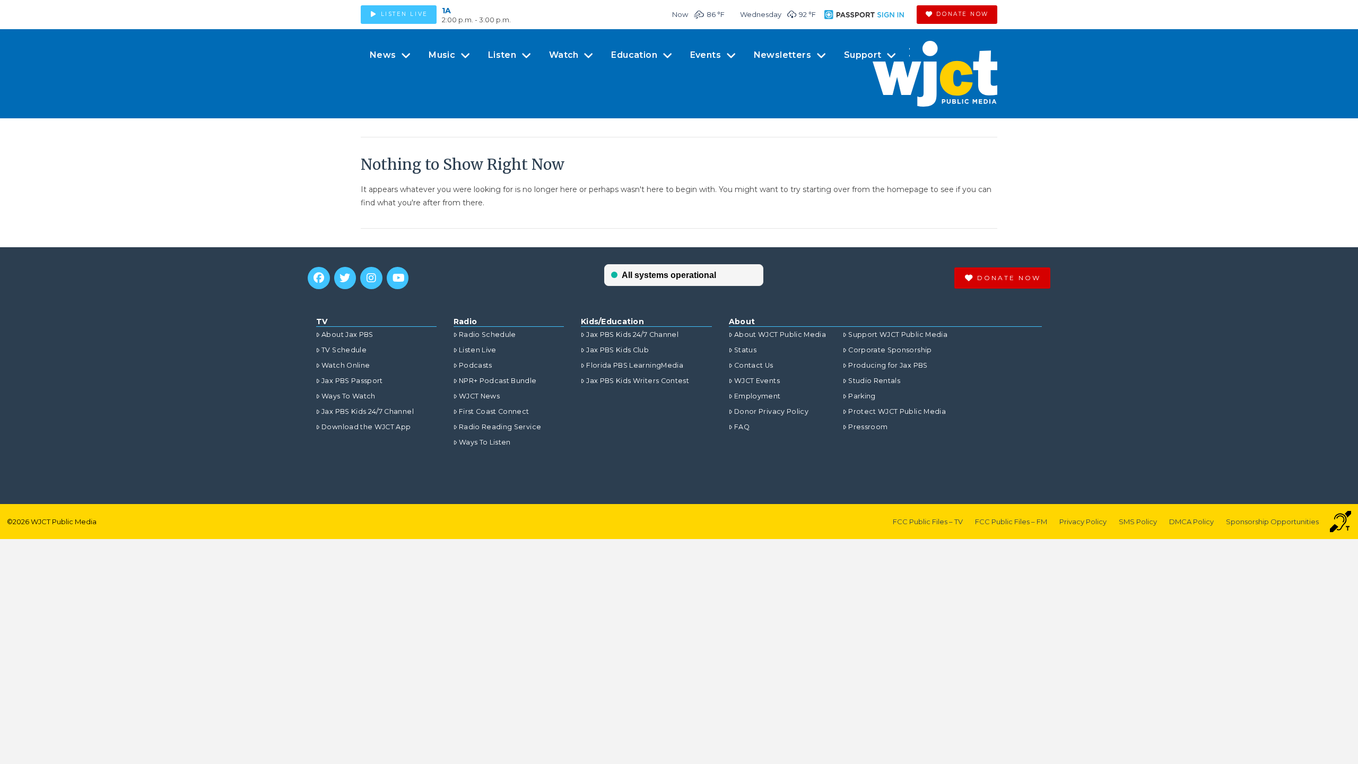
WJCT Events (757, 381)
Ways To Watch (348, 396)
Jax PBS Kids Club (617, 350)
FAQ (742, 427)
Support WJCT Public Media (897, 334)
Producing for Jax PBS (887, 365)
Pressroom (867, 427)
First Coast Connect (494, 411)
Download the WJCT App (366, 427)
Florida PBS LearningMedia (634, 365)
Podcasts (475, 365)
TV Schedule (344, 350)
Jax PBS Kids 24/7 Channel (367, 411)
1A (446, 10)
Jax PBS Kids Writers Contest (637, 381)
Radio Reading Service (500, 427)
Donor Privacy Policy (771, 411)
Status (745, 350)
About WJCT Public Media (780, 334)
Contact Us (753, 365)
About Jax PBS (347, 334)
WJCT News (479, 396)
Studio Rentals (874, 381)
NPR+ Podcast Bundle (498, 381)
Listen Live (478, 350)
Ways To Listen (485, 442)
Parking (861, 396)
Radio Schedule (487, 334)
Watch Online (345, 365)
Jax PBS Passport (352, 381)
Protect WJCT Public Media (897, 411)
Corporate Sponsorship (890, 350)
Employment (757, 396)
